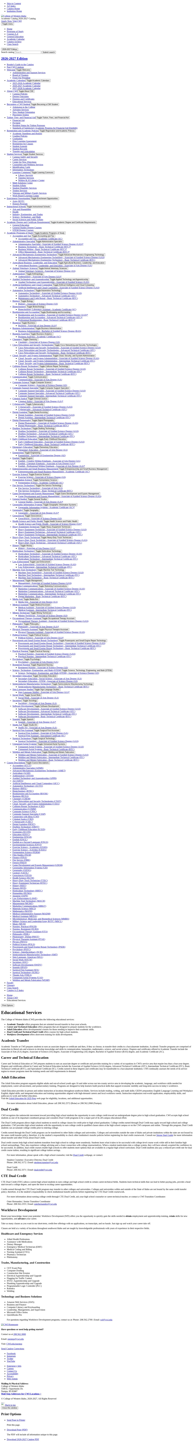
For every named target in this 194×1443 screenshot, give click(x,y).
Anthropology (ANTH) (23, 776)
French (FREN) (19, 862)
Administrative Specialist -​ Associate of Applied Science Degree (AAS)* (50, 244)
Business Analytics (20, 334)
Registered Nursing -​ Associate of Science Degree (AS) (43, 667)
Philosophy (17, 624)
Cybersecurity (18, 404)
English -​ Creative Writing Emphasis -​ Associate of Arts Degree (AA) (49, 461)
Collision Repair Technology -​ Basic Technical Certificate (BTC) (47, 374)
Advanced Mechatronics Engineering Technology (34, 254)
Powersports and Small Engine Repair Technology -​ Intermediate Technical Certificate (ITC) (59, 646)
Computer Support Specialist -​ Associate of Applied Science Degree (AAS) (52, 391)
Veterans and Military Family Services (29, 193)
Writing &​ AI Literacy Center (31, 180)
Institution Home (14, 11)
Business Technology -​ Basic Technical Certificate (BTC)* (44, 247)
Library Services (25, 175)
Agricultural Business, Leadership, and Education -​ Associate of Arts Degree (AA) (55, 265)
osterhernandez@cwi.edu (45, 1204)
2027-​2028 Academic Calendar (26, 88)
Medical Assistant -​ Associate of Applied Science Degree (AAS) (47, 607)
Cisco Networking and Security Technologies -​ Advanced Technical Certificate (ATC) (56, 350)
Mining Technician (20, 613)
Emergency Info (14, 1366)
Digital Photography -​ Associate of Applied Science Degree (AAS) (48, 423)
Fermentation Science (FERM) (26, 852)
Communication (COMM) (24, 809)
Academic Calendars (16, 80)
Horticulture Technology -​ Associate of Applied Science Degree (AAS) (50, 554)
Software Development (22, 706)
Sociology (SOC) (20, 962)
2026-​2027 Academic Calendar (26, 86)
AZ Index (11, 6)
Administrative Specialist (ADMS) (27, 768)
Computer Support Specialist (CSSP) (29, 814)
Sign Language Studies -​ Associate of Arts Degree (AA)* (44, 692)
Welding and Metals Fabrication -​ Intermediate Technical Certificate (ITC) (51, 757)
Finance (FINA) (19, 857)
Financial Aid (18, 120)
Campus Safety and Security (25, 157)
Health (15, 212)
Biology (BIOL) (19, 788)
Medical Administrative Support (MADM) (31, 914)
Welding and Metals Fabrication (26, 752)
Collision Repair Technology (25, 366)
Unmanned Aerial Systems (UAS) (27, 977)
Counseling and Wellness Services (27, 164)
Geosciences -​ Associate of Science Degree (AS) (40, 518)
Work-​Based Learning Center (25, 195)
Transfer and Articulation (23, 151)
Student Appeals (19, 146)
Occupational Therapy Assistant (26, 618)
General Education (15, 36)
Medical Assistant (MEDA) (24, 916)
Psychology (17, 659)
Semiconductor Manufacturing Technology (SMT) (35, 954)
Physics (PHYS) (19, 942)
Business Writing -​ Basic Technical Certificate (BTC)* (42, 249)
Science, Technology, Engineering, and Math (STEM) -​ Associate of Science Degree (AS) (58, 673)
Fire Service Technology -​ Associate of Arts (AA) (40, 488)
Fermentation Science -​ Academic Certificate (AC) (40, 483)
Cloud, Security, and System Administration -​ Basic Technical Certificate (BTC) (54, 363)
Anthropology (18, 274)
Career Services (19, 159)
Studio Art (17, 725)
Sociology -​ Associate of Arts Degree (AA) (37, 703)
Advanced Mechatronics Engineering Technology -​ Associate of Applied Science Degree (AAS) (61, 257)
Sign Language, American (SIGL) (27, 957)
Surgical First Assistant (22, 730)
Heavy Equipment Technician (25, 527)
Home (9, 995)
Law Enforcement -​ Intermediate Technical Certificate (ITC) (45, 567)
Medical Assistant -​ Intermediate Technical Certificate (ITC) (45, 610)
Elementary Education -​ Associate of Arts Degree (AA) (43, 450)
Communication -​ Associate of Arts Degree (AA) (40, 379)
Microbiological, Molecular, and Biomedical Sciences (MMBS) (40, 919)
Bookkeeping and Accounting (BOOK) (30, 793)
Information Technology (23, 170)
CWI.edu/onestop (14, 1344)
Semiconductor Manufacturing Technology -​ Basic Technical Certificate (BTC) (53, 687)
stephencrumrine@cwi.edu (46, 1162)
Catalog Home (13, 8)
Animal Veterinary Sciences (24, 268)
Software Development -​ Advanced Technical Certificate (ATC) (46, 711)
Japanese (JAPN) (20, 896)
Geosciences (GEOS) (22, 875)
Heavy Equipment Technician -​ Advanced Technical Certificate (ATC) (49, 532)
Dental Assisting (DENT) (23, 824)
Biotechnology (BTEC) (23, 791)
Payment (16, 123)
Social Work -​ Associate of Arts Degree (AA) (38, 698)
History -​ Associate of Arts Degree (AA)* (37, 548)
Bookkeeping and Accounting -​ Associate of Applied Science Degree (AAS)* (53, 315)
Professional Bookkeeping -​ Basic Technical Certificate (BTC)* (46, 320)
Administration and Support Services (28, 72)
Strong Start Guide (164, 1135)
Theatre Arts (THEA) (22, 975)
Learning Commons (21, 172)
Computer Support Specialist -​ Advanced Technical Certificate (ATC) (49, 393)
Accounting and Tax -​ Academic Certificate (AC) (40, 238)
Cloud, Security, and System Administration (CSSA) (36, 804)
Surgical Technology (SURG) (25, 972)
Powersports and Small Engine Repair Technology (35, 640)
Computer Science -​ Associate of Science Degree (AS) (42, 385)
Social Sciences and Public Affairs (27, 219)
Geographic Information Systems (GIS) (30, 868)
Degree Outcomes (20, 96)
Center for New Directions (24, 162)
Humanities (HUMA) (22, 893)
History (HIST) (19, 885)
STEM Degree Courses (23, 230)
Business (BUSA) (20, 796)
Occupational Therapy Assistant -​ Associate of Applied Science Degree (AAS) (53, 621)
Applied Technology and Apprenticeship (30, 279)
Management (18, 580)
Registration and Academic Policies (22, 130)
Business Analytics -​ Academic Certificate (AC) (39, 336)
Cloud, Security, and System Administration (32, 355)
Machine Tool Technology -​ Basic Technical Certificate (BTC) (46, 577)
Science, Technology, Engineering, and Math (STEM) (36, 670)
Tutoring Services (26, 178)
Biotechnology (19, 306)
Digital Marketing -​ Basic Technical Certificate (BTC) (42, 596)
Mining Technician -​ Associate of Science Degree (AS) (42, 615)
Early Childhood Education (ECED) (28, 829)
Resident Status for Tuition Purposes (28, 125)
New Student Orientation (23, 112)
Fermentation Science (22, 480)
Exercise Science (20, 474)
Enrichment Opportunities (18, 198)
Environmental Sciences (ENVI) (27, 845)
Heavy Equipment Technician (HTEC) (29, 883)
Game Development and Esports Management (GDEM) (37, 865)
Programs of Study (15, 31)
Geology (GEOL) (20, 873)
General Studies (19, 499)
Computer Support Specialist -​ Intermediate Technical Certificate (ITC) (50, 396)
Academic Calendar (16, 39)
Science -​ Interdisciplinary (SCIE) (27, 952)
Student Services (14, 154)
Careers (10, 1368)
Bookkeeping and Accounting (25, 312)
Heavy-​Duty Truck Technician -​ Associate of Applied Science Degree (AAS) (52, 540)
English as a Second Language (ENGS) (30, 842)
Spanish (16, 719)
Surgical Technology (21, 738)
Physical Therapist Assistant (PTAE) (28, 939)
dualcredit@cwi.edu (43, 1170)
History (15, 545)
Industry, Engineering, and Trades (27, 214)
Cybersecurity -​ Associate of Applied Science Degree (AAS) (45, 407)
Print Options (7, 1005)
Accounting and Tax (21, 236)
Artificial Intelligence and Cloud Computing (32, 285)
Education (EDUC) (21, 834)
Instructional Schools (16, 206)
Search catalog (7, 52)
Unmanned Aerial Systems (24, 744)
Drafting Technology (21, 428)
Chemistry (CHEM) (21, 799)
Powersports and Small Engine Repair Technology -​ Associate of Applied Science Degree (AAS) (61, 643)
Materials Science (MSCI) (24, 908)
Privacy (10, 1376)
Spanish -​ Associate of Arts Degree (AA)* (37, 722)
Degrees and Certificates (23, 99)
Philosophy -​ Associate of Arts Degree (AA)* (38, 626)
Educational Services (21, 101)
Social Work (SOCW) (22, 959)
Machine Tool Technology (24, 570)
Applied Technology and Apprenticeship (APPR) (34, 778)
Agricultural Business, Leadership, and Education (34, 262)
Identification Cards (21, 167)
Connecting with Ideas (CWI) (25, 816)
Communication (19, 377)
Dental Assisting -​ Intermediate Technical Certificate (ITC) (44, 417)
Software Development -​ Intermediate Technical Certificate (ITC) (47, 714)
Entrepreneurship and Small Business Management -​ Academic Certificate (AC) (54, 471)
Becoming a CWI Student (18, 104)
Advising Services (20, 109)
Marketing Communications (24, 586)
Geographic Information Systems (27, 504)
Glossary (11, 985)
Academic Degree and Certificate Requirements (28, 222)
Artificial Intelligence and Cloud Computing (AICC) (36, 783)
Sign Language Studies (22, 689)
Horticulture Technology (23, 551)
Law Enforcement (20, 561)
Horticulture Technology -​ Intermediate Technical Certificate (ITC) (48, 559)
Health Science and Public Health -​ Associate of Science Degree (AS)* (50, 524)
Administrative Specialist (23, 241)
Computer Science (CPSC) (24, 811)
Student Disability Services (24, 188)
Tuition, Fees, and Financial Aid (21, 117)
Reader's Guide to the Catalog (20, 64)
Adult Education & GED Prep (22, 1098)
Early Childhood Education (24, 439)
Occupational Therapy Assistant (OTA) (30, 931)
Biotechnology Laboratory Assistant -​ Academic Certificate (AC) (47, 309)
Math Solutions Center (22, 183)
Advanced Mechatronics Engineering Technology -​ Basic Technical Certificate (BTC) (56, 260)
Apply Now (6, 21)
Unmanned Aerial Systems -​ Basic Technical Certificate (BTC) (46, 749)
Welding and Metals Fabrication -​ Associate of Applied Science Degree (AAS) (53, 755)
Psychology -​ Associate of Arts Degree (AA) (38, 662)
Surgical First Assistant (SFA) (25, 970)
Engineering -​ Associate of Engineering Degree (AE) (42, 455)
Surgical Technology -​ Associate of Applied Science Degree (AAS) (48, 741)
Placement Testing (20, 115)
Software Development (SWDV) (27, 965)
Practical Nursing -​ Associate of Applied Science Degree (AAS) (46, 654)
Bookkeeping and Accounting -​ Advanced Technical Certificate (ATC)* (50, 317)
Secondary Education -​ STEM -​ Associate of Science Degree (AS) (48, 681)
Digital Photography (21, 420)
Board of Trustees (20, 75)
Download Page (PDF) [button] (17, 1430)
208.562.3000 (19, 1334)
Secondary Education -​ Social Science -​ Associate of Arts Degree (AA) (50, 678)
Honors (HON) (19, 888)
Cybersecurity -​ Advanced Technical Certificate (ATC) (42, 409)
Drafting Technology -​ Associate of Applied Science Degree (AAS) (48, 431)
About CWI (12, 91)
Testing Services (19, 190)
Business (16, 323)
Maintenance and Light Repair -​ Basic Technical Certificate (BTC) (48, 298)
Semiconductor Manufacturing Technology (31, 684)
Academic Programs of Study (20, 233)
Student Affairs (19, 185)
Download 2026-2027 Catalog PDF (23, 1439)
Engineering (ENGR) (22, 837)
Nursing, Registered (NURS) (25, 929)
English (15, 458)
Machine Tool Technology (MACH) (28, 901)
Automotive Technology (23, 290)
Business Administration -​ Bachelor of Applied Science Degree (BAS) (49, 331)
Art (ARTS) (17, 781)
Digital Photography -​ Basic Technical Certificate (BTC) (43, 425)
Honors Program (19, 204)
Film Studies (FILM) (21, 855)
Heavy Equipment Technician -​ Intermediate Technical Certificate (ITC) (50, 534)
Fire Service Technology (23, 485)
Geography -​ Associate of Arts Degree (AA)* (38, 513)
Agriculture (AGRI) (21, 773)
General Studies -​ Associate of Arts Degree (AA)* (40, 502)
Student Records (19, 149)
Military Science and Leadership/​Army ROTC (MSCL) (37, 921)
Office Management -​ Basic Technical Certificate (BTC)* (44, 252)
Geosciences (18, 515)
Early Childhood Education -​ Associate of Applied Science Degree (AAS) (51, 442)
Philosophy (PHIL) (21, 934)
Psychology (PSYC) (21, 949)
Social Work (18, 695)
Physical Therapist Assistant (24, 629)
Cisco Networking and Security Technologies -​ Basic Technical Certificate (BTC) (54, 353)
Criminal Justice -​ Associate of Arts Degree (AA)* (40, 401)
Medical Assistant (20, 604)
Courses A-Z (12, 34)
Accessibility (12, 1373)
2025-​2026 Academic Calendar (26, 83)
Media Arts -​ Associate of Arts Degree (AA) (38, 602)
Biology (16, 301)
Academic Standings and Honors (27, 133)
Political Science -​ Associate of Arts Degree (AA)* (41, 638)
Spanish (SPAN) (19, 967)
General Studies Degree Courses (27, 227)
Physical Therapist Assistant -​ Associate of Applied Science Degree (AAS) (51, 632)
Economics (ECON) (21, 832)
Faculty (10, 982)
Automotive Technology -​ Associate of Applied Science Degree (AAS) (50, 293)
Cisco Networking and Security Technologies (32, 345)
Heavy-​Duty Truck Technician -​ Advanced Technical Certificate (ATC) (50, 543)
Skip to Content (14, 3)
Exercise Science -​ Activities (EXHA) (29, 850)
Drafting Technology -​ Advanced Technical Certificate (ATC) (45, 434)
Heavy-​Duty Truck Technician (26, 537)
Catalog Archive (14, 41)
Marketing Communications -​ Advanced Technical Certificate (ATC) (49, 591)
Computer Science (20, 382)
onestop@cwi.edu (16, 1339)
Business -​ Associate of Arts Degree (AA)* (37, 325)
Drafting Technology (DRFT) (25, 827)
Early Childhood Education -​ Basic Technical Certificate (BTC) (46, 444)
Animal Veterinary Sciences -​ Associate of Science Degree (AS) (46, 271)
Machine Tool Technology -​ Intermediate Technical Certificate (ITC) (49, 575)
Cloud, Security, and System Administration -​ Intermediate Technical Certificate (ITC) (56, 361)
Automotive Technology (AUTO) (27, 786)
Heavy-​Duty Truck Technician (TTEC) (30, 880)
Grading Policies (19, 136)
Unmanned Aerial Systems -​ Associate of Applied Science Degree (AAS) (51, 747)
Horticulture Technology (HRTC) (27, 891)
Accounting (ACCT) (21, 765)
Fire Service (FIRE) (21, 860)
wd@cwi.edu (106, 1320)
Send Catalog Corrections (12, 1348)
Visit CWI (17, 21)
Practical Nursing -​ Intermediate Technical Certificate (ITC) (44, 656)
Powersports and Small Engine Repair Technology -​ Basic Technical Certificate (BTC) (57, 648)
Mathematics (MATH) (22, 911)
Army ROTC (18, 201)
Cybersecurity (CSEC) (22, 822)
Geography (17, 510)
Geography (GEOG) (21, 870)
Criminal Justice (19, 398)
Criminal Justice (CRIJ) (23, 819)
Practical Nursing (20, 651)
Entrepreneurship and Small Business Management (35, 469)
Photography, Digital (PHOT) (25, 937)
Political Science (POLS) (23, 944)
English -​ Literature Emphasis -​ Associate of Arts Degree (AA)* (46, 463)
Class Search (12, 44)
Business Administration (23, 328)
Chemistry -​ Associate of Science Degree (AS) (39, 342)
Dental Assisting (19, 412)
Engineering (17, 452)
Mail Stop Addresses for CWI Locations (21, 1394)
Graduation (17, 138)
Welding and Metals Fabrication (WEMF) (31, 980)
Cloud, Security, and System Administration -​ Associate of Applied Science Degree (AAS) (58, 358)
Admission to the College (23, 107)
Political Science (19, 635)
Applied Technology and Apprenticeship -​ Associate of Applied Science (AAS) (53, 282)
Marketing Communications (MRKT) (29, 906)
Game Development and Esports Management (33, 493)
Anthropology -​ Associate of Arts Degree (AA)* (39, 276)
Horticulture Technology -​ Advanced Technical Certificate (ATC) (47, 556)
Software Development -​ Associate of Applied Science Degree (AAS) (49, 709)
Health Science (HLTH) (23, 878)
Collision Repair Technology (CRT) (28, 806)
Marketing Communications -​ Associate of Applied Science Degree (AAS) (51, 589)
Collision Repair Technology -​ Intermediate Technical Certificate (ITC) (50, 371)
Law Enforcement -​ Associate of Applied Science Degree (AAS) (47, 564)
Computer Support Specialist (25, 388)
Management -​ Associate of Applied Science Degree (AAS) (45, 583)
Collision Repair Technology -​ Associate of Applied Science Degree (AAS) (52, 369)
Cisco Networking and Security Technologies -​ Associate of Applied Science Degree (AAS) (59, 348)
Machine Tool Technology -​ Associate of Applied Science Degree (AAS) (51, 572)
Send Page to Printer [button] (16, 1420)
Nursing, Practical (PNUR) (24, 926)
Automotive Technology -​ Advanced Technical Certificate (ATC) (47, 296)
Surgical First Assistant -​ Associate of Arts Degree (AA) (43, 733)
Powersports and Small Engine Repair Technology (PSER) (38, 947)
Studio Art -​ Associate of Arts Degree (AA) (37, 727)
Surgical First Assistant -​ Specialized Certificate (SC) (41, 735)
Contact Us (12, 1371)
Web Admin (12, 1379)
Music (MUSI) (19, 924)
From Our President (21, 78)
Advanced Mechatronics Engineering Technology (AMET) (39, 770)
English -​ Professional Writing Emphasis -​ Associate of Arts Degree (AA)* (51, 466)
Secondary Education (22, 676)
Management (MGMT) (22, 903)
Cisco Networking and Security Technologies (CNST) (36, 801)
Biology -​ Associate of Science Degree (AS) (38, 304)
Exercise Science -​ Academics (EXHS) (29, 847)
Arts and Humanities (21, 209)
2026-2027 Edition (14, 58)
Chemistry (17, 339)
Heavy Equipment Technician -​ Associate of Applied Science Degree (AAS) (52, 529)
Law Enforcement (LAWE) (24, 898)
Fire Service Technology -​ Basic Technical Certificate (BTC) (45, 491)
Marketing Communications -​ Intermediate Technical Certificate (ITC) (49, 594)
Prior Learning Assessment (24, 141)
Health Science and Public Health (27, 521)
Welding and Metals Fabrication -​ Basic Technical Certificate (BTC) (48, 760)
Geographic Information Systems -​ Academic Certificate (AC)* (46, 507)
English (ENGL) (20, 839)
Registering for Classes (22, 144)
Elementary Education (22, 447)
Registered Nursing (21, 665)
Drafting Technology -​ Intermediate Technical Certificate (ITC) (46, 436)
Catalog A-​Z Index (15, 990)
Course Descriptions (16, 762)
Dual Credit (78, 1155)
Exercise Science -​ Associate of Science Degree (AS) (42, 477)
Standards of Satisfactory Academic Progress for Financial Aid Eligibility (45, 128)
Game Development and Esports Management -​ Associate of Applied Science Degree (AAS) (59, 496)
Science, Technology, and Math (26, 217)
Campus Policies (19, 94)
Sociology (17, 700)
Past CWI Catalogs (15, 67)
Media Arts (17, 599)
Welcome (11, 70)
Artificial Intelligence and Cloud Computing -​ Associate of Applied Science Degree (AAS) (58, 287)
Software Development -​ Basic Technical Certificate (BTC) (44, 716)
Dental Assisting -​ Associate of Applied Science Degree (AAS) (46, 415)
